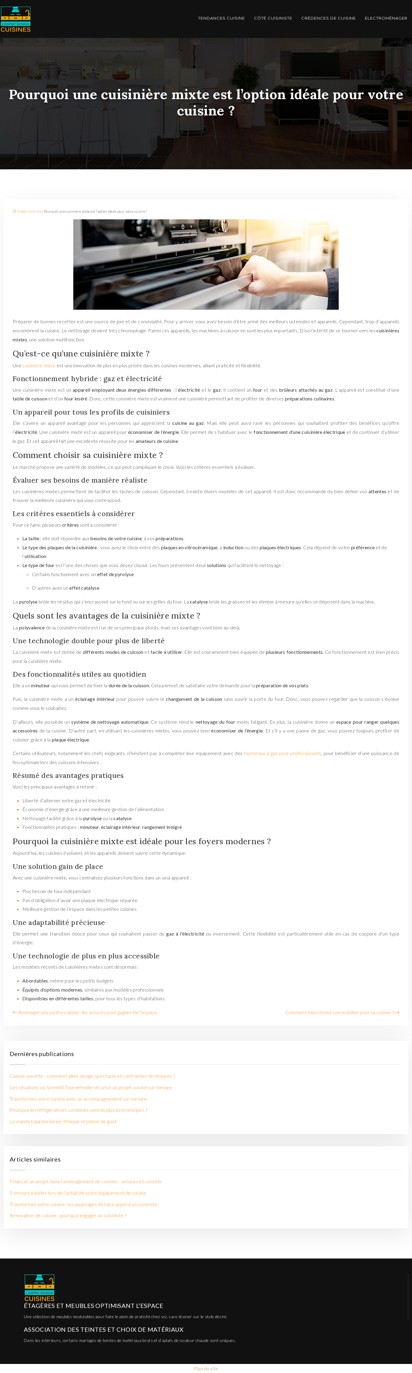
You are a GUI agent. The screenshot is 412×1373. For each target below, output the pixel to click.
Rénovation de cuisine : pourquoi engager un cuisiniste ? (68, 1215)
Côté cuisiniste (273, 18)
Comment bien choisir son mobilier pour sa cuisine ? (339, 1012)
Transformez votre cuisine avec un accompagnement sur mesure (78, 1099)
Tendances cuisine (221, 18)
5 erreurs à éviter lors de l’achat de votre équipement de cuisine (78, 1193)
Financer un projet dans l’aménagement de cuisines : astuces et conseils (86, 1181)
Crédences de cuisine (328, 18)
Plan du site (206, 1368)
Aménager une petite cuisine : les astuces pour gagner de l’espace (87, 1012)
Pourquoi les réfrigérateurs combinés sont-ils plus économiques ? (78, 1110)
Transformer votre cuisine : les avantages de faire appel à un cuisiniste (83, 1204)
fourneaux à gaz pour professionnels (282, 753)
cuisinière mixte (38, 365)
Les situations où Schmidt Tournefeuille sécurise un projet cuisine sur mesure (91, 1087)
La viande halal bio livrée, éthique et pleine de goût (63, 1121)
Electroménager (386, 18)
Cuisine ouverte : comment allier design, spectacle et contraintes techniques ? (92, 1076)
